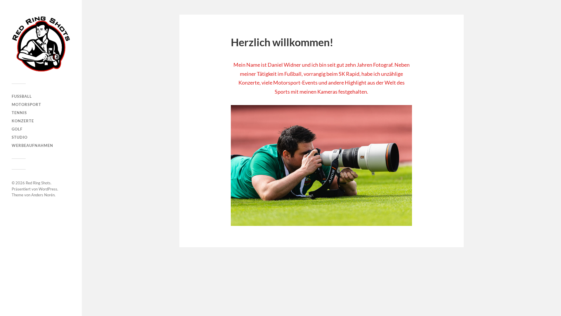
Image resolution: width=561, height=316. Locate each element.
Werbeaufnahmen (32, 145)
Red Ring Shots (38, 183)
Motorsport (26, 104)
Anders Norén (43, 195)
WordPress (48, 189)
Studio (19, 137)
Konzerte (23, 120)
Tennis (19, 112)
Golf (17, 129)
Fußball (22, 96)
